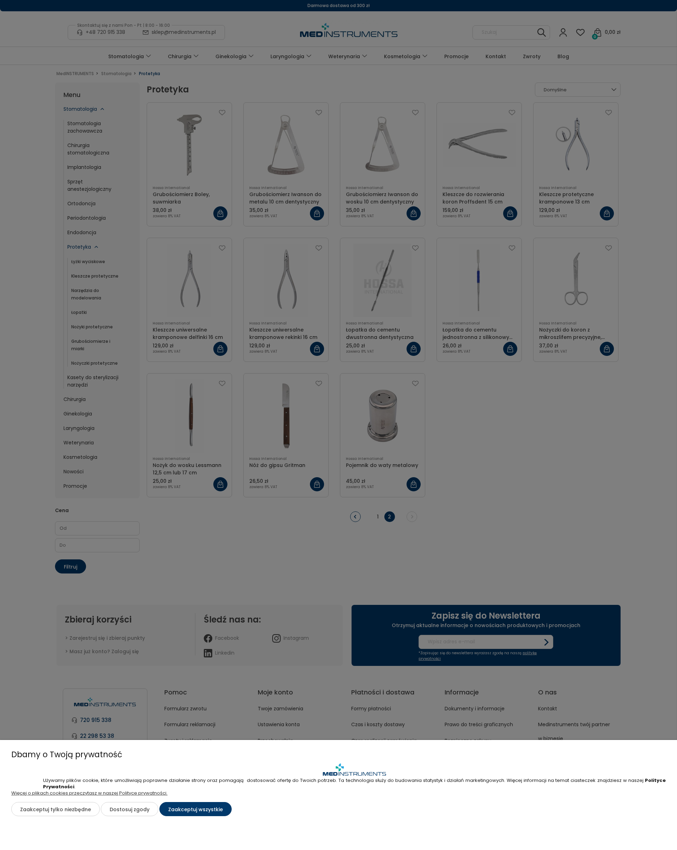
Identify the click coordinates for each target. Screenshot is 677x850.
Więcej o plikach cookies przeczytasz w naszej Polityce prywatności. (89, 793)
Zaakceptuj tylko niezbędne (55, 809)
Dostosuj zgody (130, 809)
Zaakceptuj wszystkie (195, 809)
